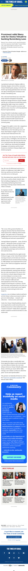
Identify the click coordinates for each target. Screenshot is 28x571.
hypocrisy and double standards (13, 377)
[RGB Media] (11, 565)
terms (20, 163)
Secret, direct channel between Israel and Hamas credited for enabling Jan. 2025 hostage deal (8, 500)
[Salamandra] (21, 565)
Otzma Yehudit (21, 525)
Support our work (14, 457)
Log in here (18, 539)
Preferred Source (7, 52)
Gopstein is (4, 294)
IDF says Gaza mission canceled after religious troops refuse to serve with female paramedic (8, 483)
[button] (26, 2)
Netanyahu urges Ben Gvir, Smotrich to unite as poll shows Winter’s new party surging (20, 482)
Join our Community (6, 5)
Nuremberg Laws (5, 526)
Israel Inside (9, 525)
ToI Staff (4, 56)
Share (5, 60)
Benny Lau (14, 525)
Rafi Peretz (18, 526)
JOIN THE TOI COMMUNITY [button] (14, 537)
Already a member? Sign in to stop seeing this (14, 460)
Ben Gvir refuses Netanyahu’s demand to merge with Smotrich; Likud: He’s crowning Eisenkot (19, 500)
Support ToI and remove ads (21, 5)
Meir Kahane (12, 526)
